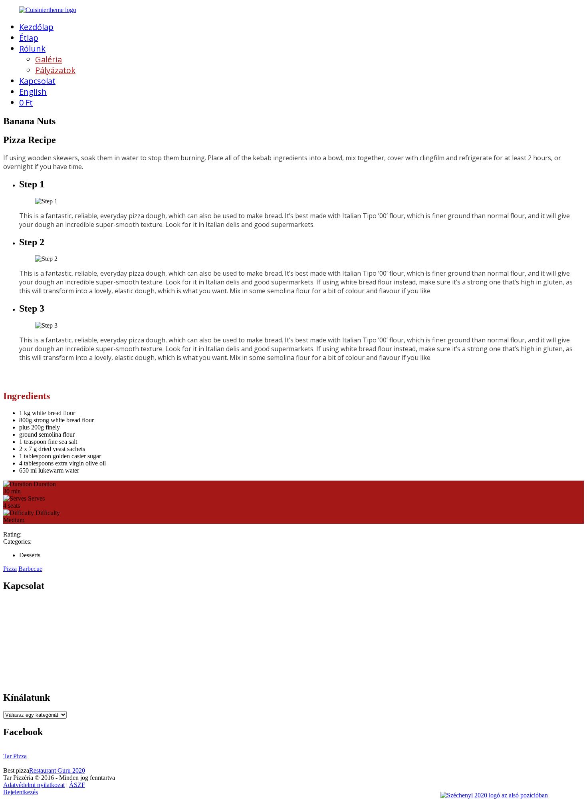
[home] (47, 9)
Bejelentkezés (20, 792)
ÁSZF (77, 784)
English (33, 91)
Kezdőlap (36, 27)
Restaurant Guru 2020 (57, 770)
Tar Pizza (15, 756)
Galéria (48, 59)
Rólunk (32, 48)
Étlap (28, 37)
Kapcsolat (37, 81)
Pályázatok (55, 70)
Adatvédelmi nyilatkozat (34, 784)
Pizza (10, 568)
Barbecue (30, 568)
